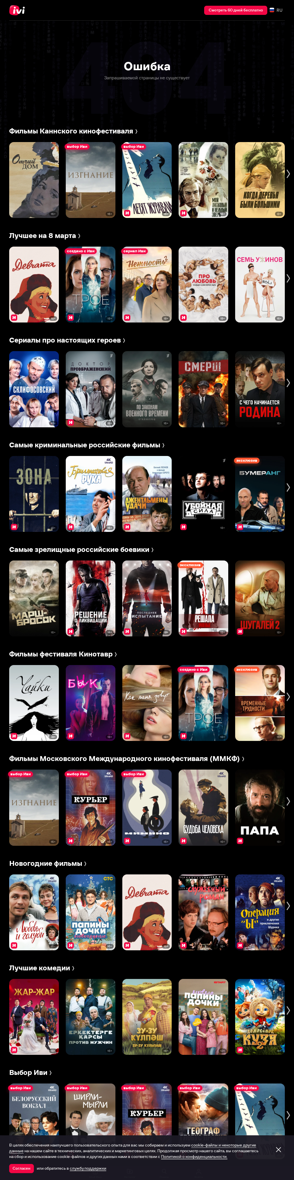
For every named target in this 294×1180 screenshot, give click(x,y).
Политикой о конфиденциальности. (194, 1156)
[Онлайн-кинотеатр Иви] (18, 10)
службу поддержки (88, 1168)
